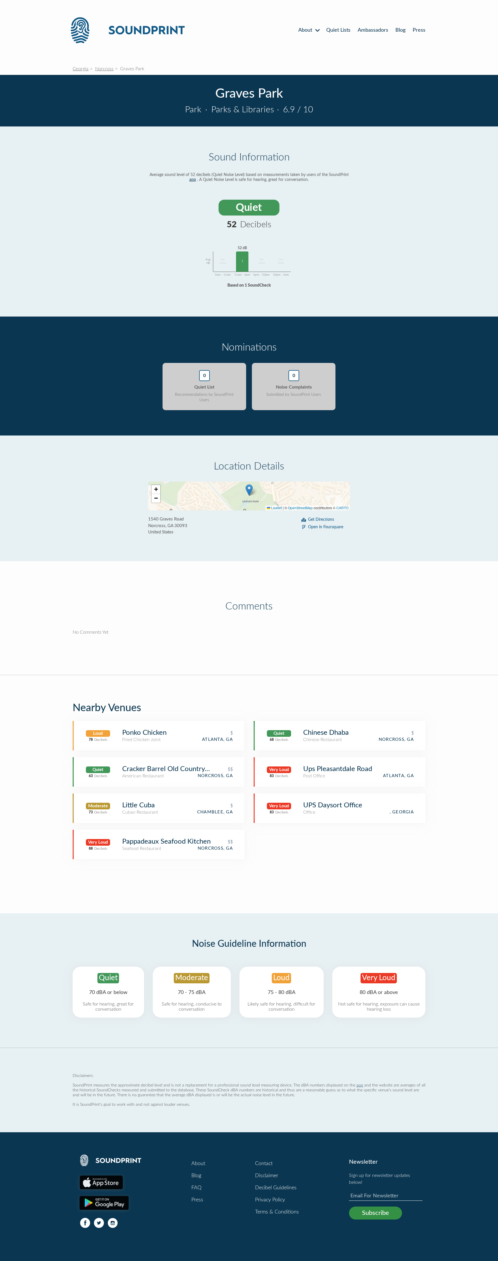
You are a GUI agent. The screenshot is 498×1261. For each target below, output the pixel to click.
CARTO (342, 507)
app (192, 180)
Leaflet (276, 507)
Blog (400, 30)
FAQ (196, 1187)
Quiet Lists (338, 30)
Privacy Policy (270, 1200)
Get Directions (321, 520)
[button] (249, 490)
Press (419, 30)
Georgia (80, 69)
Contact (264, 1163)
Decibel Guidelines (276, 1187)
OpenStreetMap (300, 507)
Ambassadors (373, 30)
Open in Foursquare (325, 527)
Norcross (104, 69)
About (306, 30)
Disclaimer (266, 1175)
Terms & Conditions (277, 1212)
